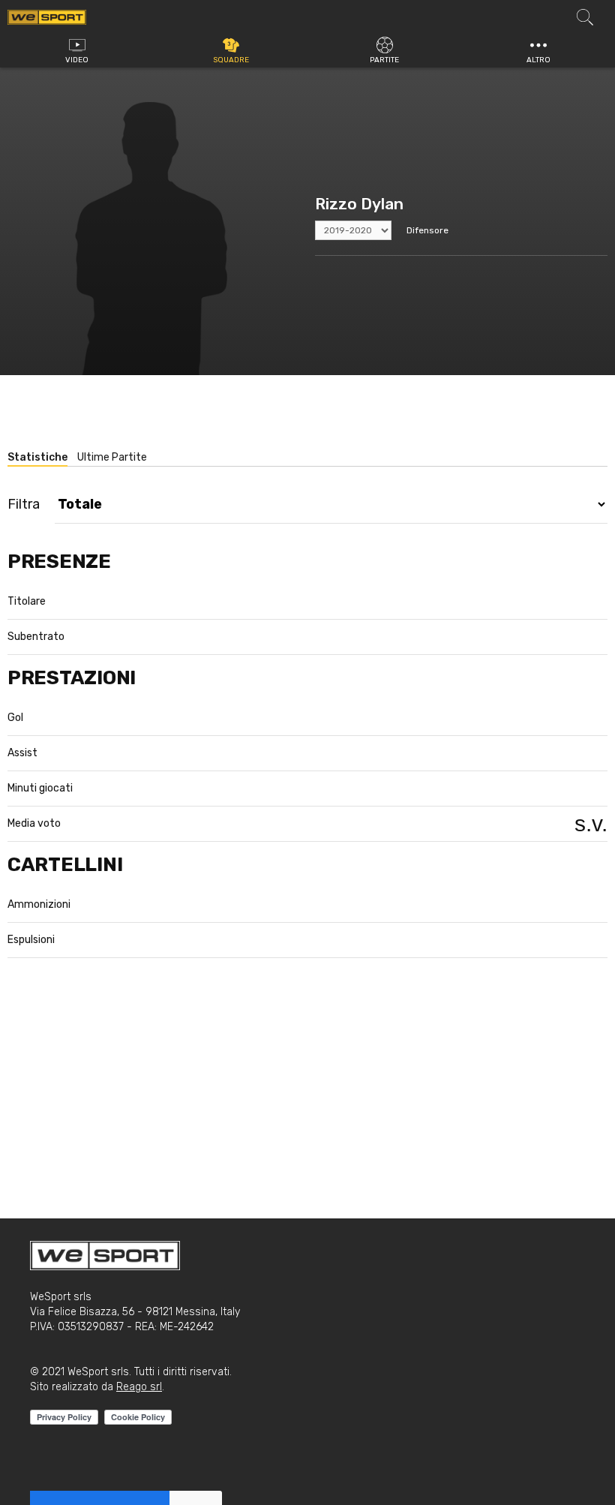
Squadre (231, 60)
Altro (538, 60)
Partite (384, 60)
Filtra (24, 504)
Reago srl (139, 1386)
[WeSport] (47, 16)
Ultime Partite (112, 457)
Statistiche (38, 457)
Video (76, 60)
